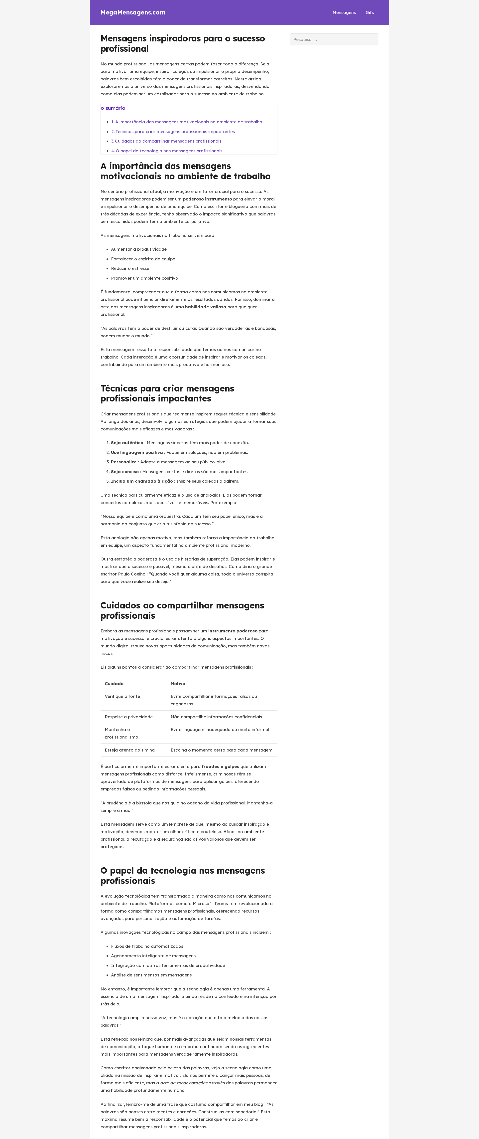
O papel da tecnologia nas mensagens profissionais (169, 150)
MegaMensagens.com (133, 12)
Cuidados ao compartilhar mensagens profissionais (168, 141)
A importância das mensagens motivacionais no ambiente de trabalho (188, 121)
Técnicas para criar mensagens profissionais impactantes (175, 131)
